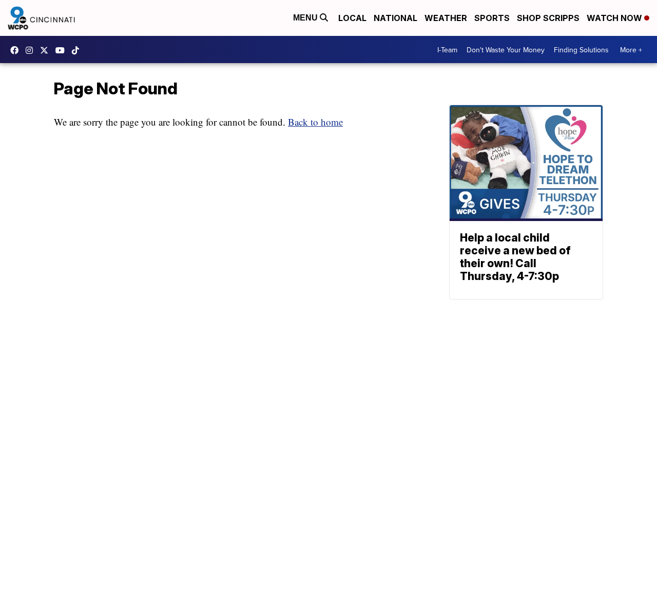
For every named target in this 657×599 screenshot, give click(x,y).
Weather (445, 18)
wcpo (46, 50)
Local (352, 18)
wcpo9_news (32, 50)
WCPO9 (17, 50)
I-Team (447, 50)
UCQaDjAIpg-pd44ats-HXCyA (62, 50)
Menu (306, 17)
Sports (492, 18)
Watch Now (615, 18)
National (395, 18)
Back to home (315, 121)
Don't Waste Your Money (506, 50)
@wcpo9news (78, 50)
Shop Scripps (548, 18)
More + (631, 50)
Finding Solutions (581, 50)
